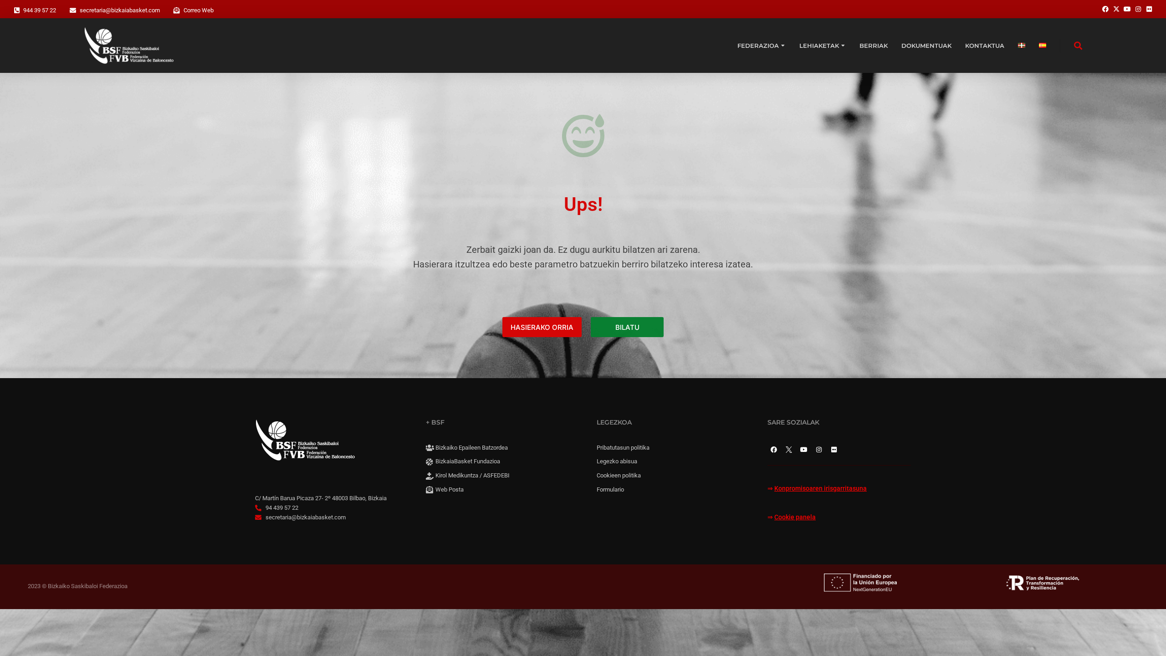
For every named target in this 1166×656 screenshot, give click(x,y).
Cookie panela (795, 517)
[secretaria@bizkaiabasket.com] (73, 10)
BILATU (627, 327)
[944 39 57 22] (17, 10)
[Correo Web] (177, 10)
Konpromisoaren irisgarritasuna (820, 488)
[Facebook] (773, 449)
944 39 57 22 (39, 10)
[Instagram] (819, 449)
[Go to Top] (1148, 638)
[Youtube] (804, 449)
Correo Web (199, 10)
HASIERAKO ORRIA (542, 327)
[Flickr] (834, 449)
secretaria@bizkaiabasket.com (120, 10)
